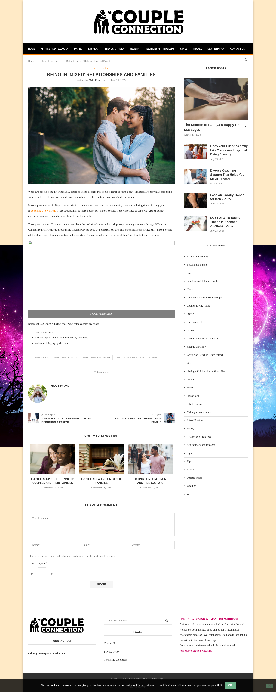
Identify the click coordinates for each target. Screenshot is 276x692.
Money (190, 428)
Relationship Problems (160, 49)
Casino (190, 289)
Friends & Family (114, 49)
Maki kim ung (97, 80)
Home (31, 49)
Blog (189, 273)
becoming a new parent (43, 210)
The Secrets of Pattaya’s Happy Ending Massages (215, 127)
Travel (197, 49)
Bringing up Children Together (203, 281)
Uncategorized (194, 477)
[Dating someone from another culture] (150, 459)
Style (183, 49)
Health (134, 49)
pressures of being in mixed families (137, 358)
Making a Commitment (199, 412)
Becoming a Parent (197, 264)
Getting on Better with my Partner (205, 355)
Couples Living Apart (198, 305)
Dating (78, 49)
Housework (193, 395)
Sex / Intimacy (216, 49)
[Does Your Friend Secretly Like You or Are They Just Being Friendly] (195, 151)
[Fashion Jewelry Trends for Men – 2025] (195, 200)
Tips (189, 461)
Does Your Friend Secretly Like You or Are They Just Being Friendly (229, 150)
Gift (189, 363)
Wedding (191, 486)
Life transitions (195, 404)
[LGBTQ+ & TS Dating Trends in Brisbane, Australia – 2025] (195, 223)
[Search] (246, 59)
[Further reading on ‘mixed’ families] (101, 459)
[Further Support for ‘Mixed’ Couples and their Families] (52, 459)
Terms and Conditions (115, 659)
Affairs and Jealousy (55, 49)
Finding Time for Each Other (202, 338)
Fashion (93, 49)
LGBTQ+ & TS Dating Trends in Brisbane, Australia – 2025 (225, 222)
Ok (230, 685)
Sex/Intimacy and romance (201, 445)
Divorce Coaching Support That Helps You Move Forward (227, 175)
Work (190, 494)
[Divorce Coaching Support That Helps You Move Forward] (195, 176)
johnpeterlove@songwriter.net (196, 650)
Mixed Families (195, 420)
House (190, 387)
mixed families (39, 358)
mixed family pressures (96, 358)
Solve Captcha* (39, 563)
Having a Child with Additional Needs (207, 371)
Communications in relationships (204, 297)
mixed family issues (65, 358)
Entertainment (194, 322)
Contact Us (110, 643)
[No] (269, 686)
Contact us (237, 49)
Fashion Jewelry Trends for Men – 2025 (227, 197)
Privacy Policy (112, 651)
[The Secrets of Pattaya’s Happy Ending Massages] (216, 99)
